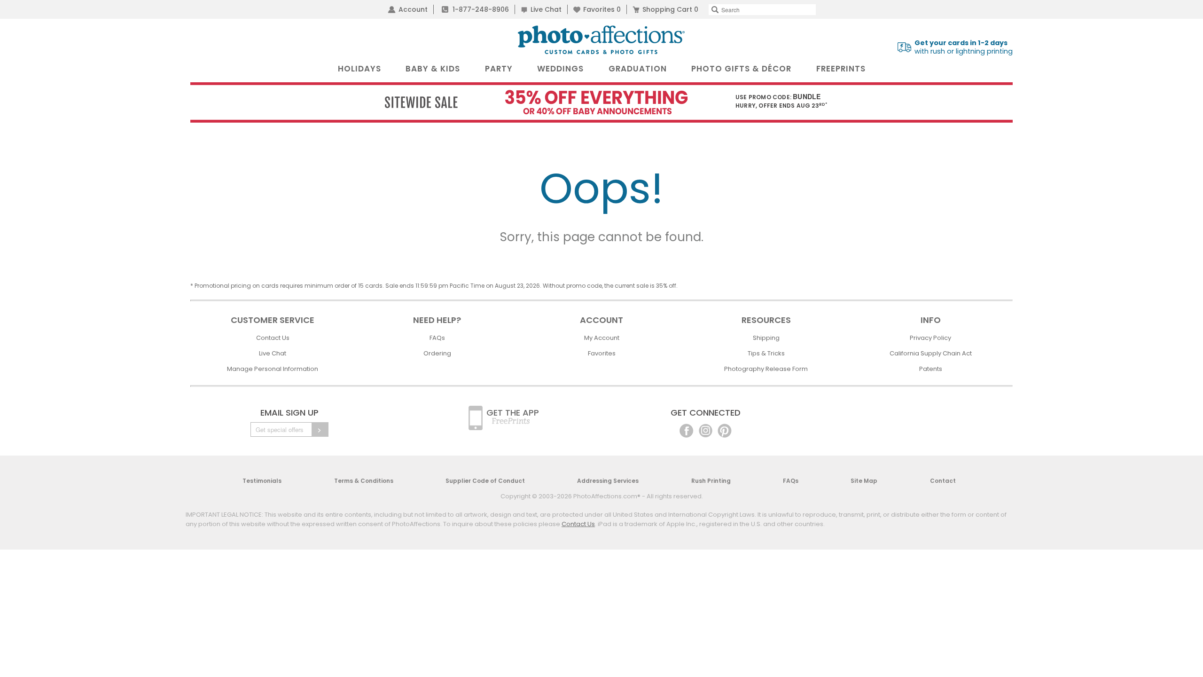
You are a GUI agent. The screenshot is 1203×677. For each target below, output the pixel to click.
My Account (601, 337)
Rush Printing (711, 481)
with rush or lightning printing (963, 47)
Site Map (864, 481)
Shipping (766, 337)
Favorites (602, 9)
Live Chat (546, 9)
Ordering (437, 353)
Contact (943, 481)
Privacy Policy (930, 337)
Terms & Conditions (363, 481)
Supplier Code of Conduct (485, 481)
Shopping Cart (670, 9)
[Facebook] (686, 430)
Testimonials (261, 481)
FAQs (437, 337)
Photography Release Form (766, 368)
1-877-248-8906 (481, 9)
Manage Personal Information (272, 368)
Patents (930, 368)
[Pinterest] (725, 430)
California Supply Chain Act (931, 353)
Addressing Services (608, 481)
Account (413, 9)
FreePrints (841, 68)
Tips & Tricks (766, 353)
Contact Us (272, 337)
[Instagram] (705, 430)
